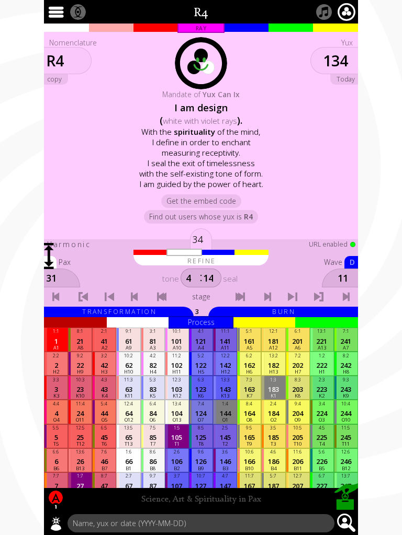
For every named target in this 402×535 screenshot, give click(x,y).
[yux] (56, 523)
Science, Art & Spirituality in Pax (201, 499)
